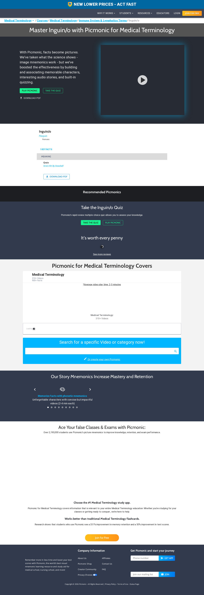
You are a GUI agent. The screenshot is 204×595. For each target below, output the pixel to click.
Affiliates (106, 558)
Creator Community (87, 569)
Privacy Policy (110, 584)
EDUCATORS (163, 13)
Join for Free (102, 537)
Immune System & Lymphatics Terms (103, 20)
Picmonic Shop (85, 563)
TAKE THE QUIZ (53, 90)
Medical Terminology (18, 20)
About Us (82, 558)
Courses (42, 20)
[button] (102, 467)
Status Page (134, 584)
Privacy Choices (85, 575)
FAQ (104, 569)
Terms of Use (122, 584)
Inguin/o (134, 20)
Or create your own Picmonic (103, 359)
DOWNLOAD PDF (32, 98)
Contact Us (107, 563)
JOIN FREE (192, 13)
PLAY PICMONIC (29, 90)
